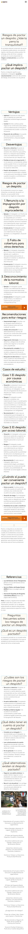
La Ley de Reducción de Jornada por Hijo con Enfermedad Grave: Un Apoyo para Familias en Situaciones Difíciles (21, 812)
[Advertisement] (14, 19)
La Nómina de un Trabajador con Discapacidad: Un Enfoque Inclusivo (6, 812)
